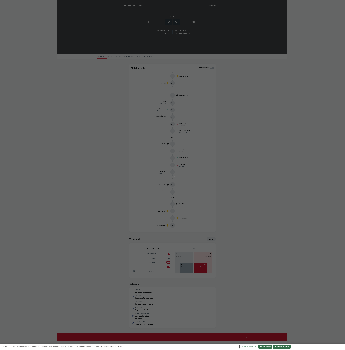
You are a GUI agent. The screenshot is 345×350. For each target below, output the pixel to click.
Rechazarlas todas (265, 346)
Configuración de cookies (248, 346)
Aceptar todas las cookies (281, 346)
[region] (172, 347)
